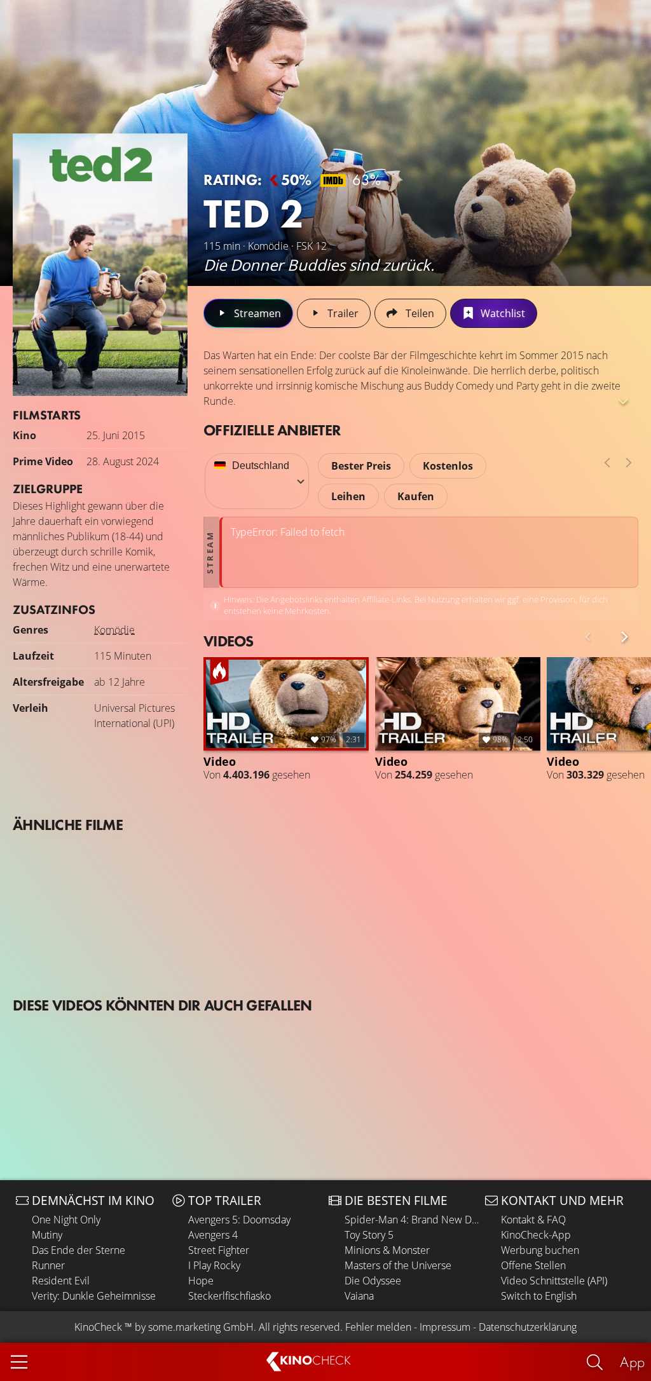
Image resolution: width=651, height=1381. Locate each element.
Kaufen (415, 496)
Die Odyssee (373, 1280)
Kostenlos (448, 466)
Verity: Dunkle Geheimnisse (94, 1295)
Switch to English (539, 1295)
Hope (201, 1280)
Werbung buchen (540, 1250)
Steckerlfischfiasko (229, 1295)
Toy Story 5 (369, 1234)
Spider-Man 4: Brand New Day (412, 1219)
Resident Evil (61, 1280)
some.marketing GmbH (201, 1327)
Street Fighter (218, 1250)
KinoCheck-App (536, 1234)
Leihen (348, 496)
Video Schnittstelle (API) (554, 1280)
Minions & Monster (387, 1250)
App (632, 1361)
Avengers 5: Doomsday (239, 1219)
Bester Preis (361, 466)
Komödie (114, 630)
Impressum (445, 1327)
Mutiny (47, 1234)
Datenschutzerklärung (528, 1327)
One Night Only (66, 1219)
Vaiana (359, 1295)
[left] (607, 462)
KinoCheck (98, 1327)
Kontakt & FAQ (533, 1219)
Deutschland (260, 465)
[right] (628, 462)
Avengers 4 (213, 1234)
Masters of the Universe (398, 1265)
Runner (48, 1265)
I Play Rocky (214, 1265)
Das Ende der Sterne (78, 1250)
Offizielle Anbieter (272, 430)
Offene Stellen (533, 1265)
